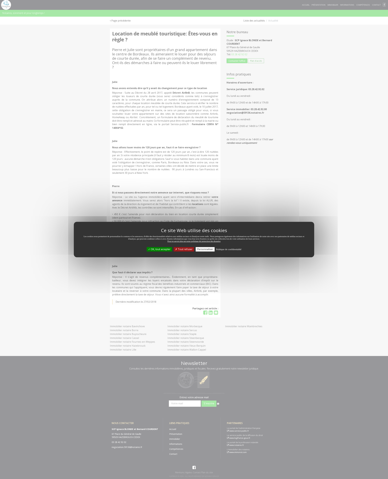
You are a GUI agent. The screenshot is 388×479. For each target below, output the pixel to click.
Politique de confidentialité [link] (228, 249)
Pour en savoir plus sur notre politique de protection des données (194, 241)
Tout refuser (184, 249)
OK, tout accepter (160, 249)
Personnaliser (205, 249)
